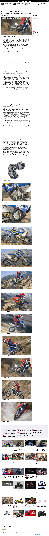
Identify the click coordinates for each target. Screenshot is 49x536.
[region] (24, 534)
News (18, 432)
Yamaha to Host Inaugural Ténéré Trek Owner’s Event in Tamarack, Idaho (41, 492)
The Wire (4, 429)
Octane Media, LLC (11, 532)
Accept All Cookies (37, 534)
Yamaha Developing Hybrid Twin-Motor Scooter (24, 433)
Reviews (2, 9)
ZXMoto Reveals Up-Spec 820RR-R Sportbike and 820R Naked (24, 431)
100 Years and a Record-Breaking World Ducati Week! (9, 431)
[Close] (48, 534)
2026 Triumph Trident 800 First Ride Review (9, 436)
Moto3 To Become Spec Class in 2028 (22, 435)
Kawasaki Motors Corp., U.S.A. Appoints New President (9, 434)
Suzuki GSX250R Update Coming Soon (37, 430)
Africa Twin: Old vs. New (36, 29)
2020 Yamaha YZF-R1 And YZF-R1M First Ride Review (38, 33)
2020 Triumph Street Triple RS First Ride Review (38, 22)
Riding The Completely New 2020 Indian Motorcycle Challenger (38, 18)
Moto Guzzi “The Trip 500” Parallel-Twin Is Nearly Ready (39, 435)
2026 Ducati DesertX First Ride (7, 505)
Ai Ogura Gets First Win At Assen (37, 432)
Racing (3, 475)
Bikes (18, 429)
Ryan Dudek (4, 15)
